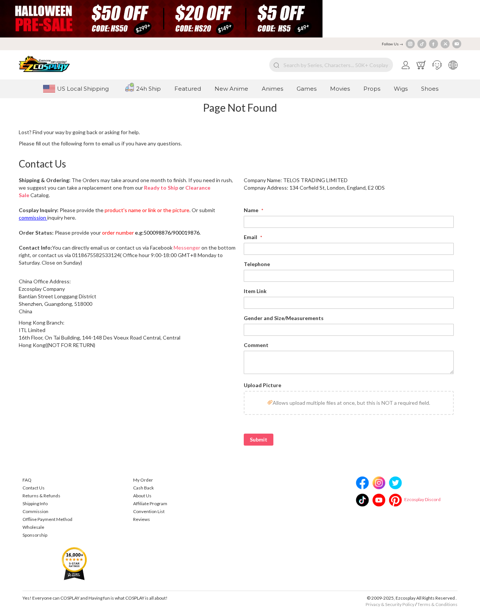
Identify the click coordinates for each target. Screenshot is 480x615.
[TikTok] (421, 43)
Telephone (257, 264)
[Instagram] (410, 43)
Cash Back (143, 488)
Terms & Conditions (437, 604)
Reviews (141, 519)
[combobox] (331, 65)
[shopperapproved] (74, 563)
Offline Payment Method (47, 519)
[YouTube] (456, 43)
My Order (143, 480)
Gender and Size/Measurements (284, 318)
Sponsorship (34, 535)
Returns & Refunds (41, 495)
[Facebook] (433, 43)
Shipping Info (35, 503)
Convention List (149, 511)
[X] (445, 43)
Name (252, 210)
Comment (256, 345)
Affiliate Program (150, 503)
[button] (437, 65)
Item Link (255, 291)
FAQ (27, 480)
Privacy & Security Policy (390, 604)
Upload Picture (262, 385)
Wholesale (33, 527)
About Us (142, 495)
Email (251, 237)
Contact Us (33, 488)
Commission (35, 511)
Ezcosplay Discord (422, 499)
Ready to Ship (161, 187)
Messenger (187, 247)
